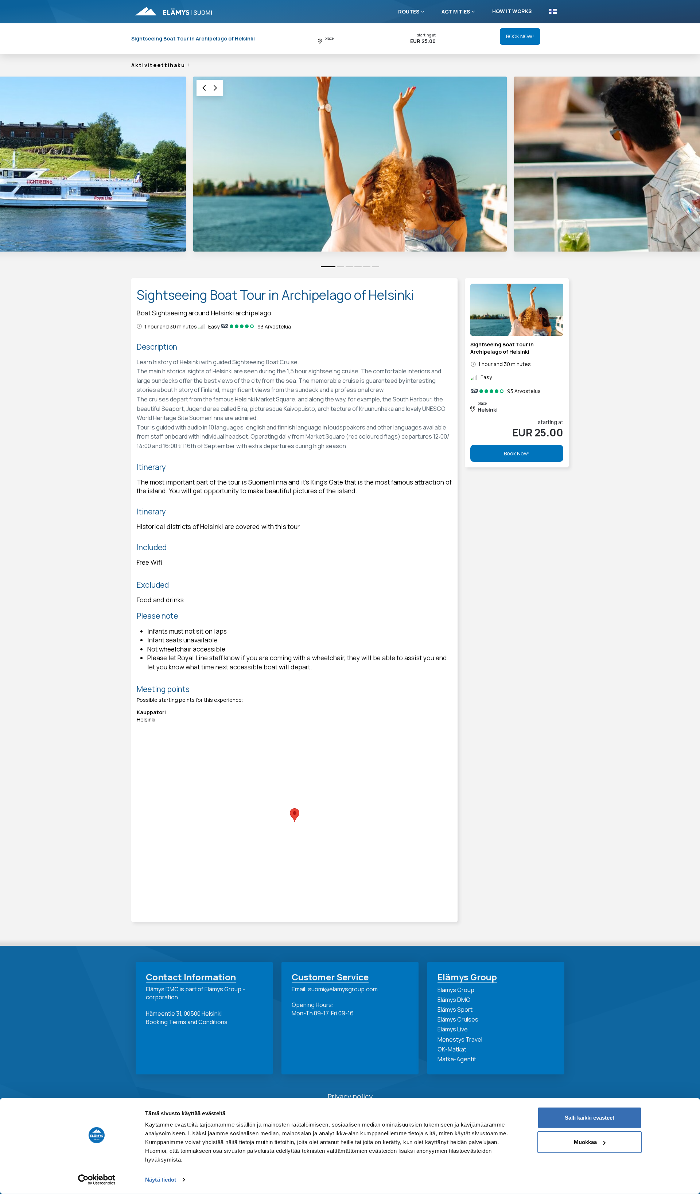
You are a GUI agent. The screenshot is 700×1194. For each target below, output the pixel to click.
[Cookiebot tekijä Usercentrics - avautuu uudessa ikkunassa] (97, 1179)
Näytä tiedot (160, 1180)
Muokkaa (585, 1142)
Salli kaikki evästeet (589, 1118)
